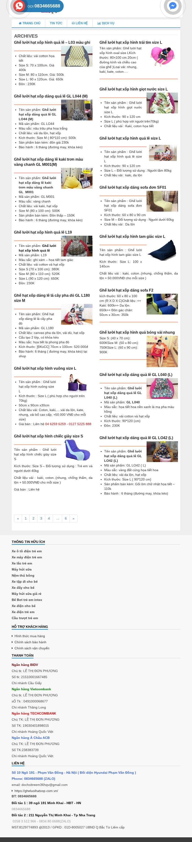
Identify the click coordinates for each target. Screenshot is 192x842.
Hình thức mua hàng (30, 636)
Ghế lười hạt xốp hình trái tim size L (131, 42)
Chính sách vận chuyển (32, 648)
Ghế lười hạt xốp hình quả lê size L (130, 138)
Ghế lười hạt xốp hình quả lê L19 (43, 232)
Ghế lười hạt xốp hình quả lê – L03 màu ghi (52, 42)
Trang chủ (31, 23)
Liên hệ (81, 23)
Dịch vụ (107, 23)
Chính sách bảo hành (30, 642)
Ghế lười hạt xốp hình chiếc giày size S (48, 436)
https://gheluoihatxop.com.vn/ (36, 791)
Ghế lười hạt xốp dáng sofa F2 (126, 290)
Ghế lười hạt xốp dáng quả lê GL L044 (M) (51, 96)
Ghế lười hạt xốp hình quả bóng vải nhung (137, 332)
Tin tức (56, 23)
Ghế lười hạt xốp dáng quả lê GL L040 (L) (136, 375)
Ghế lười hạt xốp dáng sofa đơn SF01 (133, 187)
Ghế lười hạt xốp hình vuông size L (45, 368)
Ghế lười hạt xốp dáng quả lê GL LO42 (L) (136, 438)
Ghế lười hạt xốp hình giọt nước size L (134, 89)
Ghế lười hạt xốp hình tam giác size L (132, 237)
